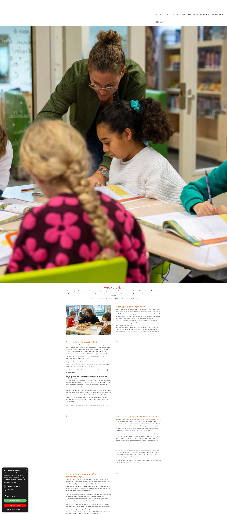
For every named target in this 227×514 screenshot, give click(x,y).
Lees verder (14, 482)
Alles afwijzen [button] (15, 505)
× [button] (26, 469)
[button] (15, 509)
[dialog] (15, 489)
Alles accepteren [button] (15, 501)
